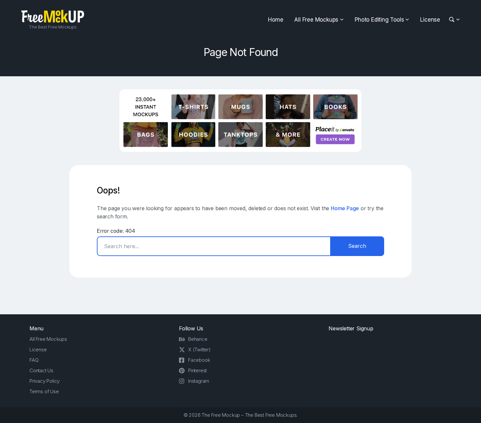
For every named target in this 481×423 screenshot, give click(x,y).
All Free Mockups (316, 19)
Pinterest (197, 370)
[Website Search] (453, 20)
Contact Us (41, 370)
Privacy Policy (44, 381)
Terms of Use (44, 391)
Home (275, 19)
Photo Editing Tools (379, 19)
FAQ (33, 360)
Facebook (199, 360)
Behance (197, 339)
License (430, 19)
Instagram (198, 381)
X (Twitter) (199, 349)
